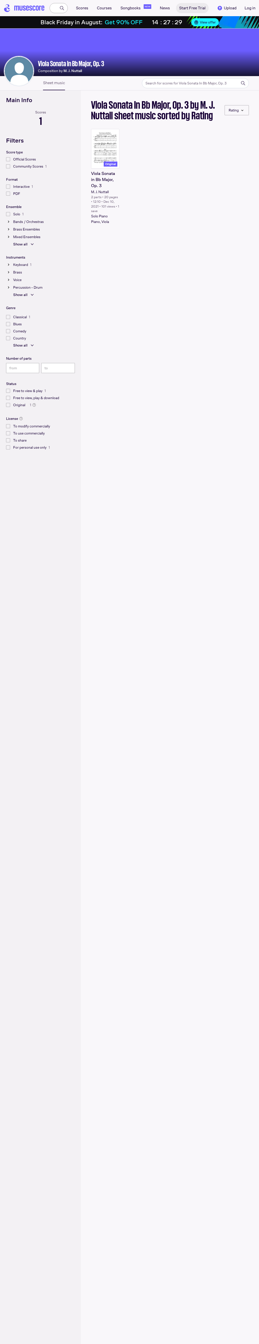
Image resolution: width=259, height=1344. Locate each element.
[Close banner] (246, 22)
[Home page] (24, 8)
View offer (208, 22)
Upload (230, 8)
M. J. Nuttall (100, 192)
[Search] (62, 8)
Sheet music (54, 83)
